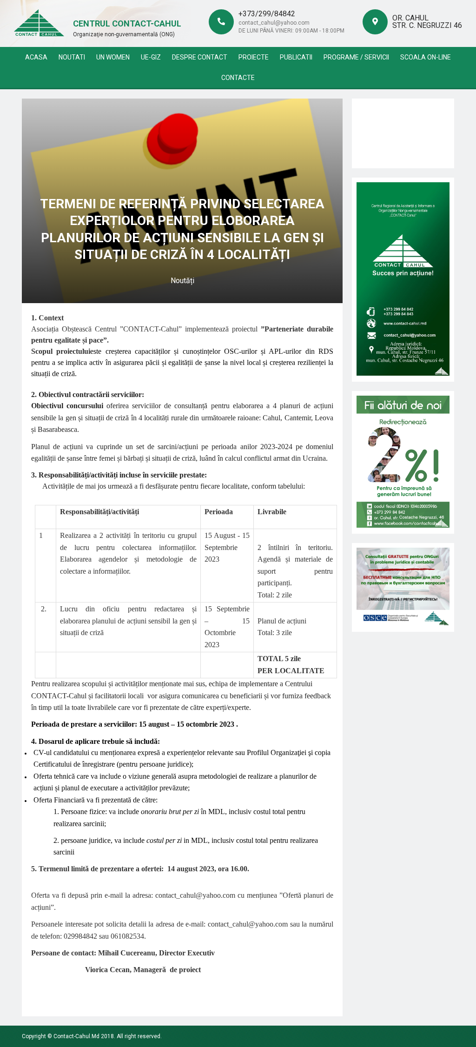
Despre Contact (199, 57)
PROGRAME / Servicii (356, 57)
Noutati (72, 57)
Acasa (36, 57)
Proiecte (253, 57)
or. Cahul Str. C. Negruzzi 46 (427, 21)
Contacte (238, 77)
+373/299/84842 (266, 13)
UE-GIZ (151, 57)
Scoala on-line (425, 57)
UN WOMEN (113, 57)
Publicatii (296, 57)
